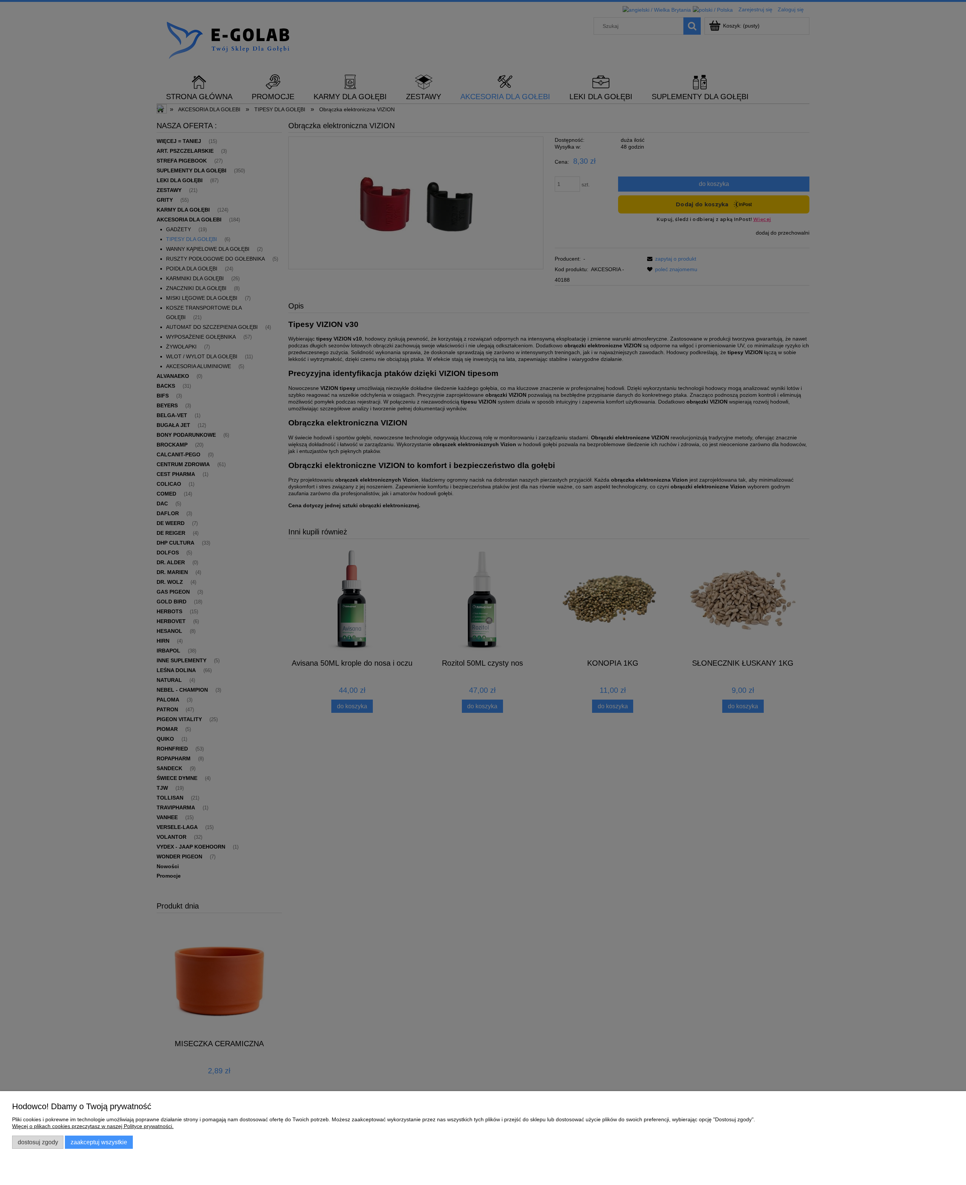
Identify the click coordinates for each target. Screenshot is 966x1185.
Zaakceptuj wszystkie (99, 1142)
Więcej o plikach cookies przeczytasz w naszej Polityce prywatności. (93, 1126)
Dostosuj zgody (38, 1142)
